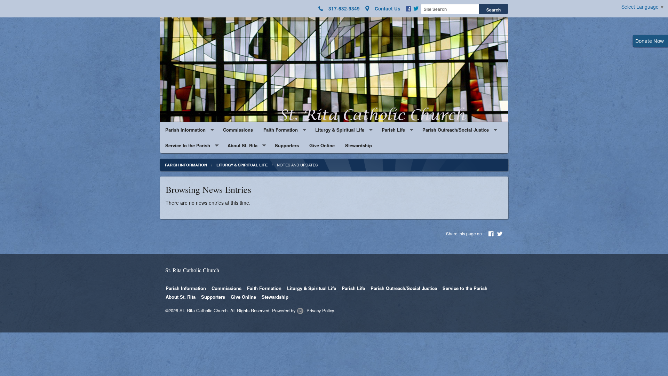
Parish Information (185, 129)
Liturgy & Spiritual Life (339, 129)
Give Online (322, 145)
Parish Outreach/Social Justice (455, 129)
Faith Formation (280, 129)
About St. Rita (242, 145)
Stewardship (358, 145)
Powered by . (288, 310)
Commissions (238, 129)
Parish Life (393, 129)
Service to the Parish (187, 145)
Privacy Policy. (321, 310)
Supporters (287, 145)
